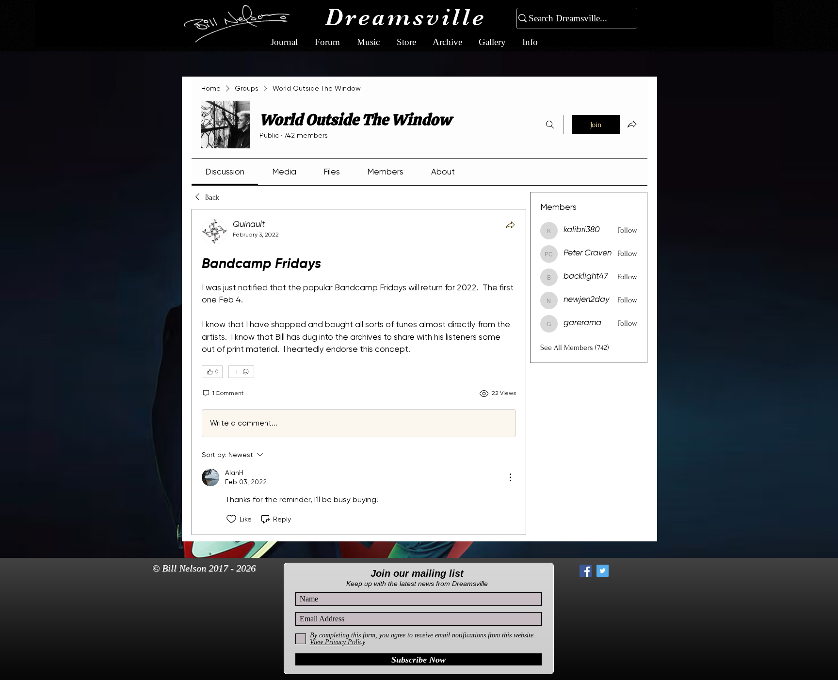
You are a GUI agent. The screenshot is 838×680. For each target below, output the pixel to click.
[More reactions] (241, 371)
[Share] (510, 225)
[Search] (550, 124)
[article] (359, 372)
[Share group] (632, 124)
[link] (224, 171)
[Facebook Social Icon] (586, 571)
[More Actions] (510, 477)
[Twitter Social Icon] (602, 571)
